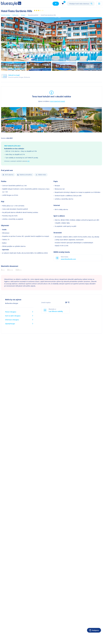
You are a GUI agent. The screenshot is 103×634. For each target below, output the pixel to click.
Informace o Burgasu (12, 320)
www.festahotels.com (68, 259)
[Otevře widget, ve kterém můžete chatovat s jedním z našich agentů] (94, 630)
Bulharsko (16, 15)
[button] (15, 76)
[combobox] (81, 3)
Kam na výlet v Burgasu (12, 316)
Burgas (23, 15)
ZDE (28, 161)
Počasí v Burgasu (10, 312)
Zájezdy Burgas (10, 324)
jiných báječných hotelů (57, 101)
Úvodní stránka (5, 15)
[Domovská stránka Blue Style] (11, 4)
